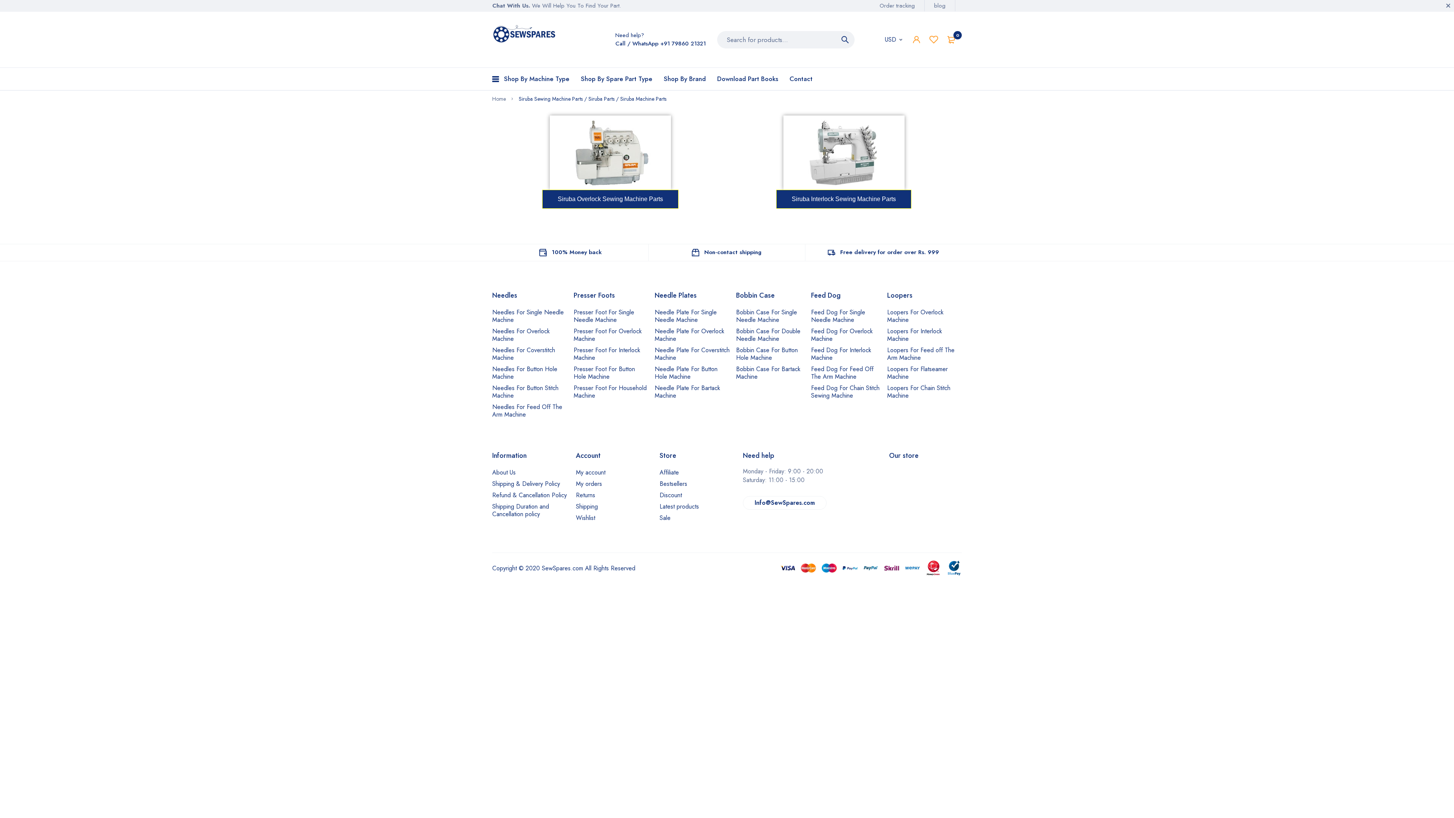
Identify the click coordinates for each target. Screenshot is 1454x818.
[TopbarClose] (1448, 5)
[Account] (916, 39)
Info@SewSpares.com (785, 502)
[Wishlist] (934, 40)
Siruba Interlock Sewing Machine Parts (844, 199)
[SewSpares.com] (525, 35)
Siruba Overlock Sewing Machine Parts (610, 199)
